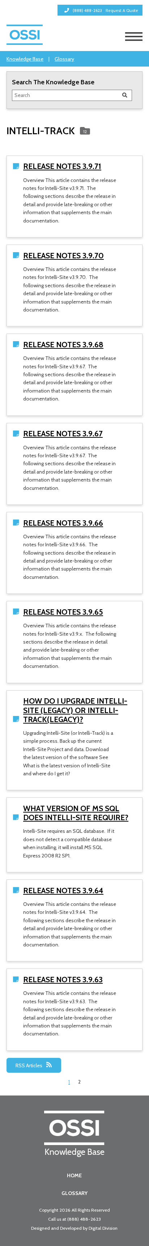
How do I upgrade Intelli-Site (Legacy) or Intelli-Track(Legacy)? (75, 710)
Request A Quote (122, 10)
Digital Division (103, 1228)
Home (74, 1175)
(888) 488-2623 (84, 1219)
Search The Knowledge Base (53, 82)
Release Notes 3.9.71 (62, 166)
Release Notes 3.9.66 (63, 522)
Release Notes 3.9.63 (63, 979)
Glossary (64, 59)
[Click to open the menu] (133, 36)
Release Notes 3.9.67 (63, 433)
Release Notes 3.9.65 (63, 611)
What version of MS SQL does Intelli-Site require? (75, 813)
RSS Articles (29, 1065)
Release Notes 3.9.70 (63, 255)
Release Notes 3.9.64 (63, 890)
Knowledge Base (25, 59)
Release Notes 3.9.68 (63, 344)
